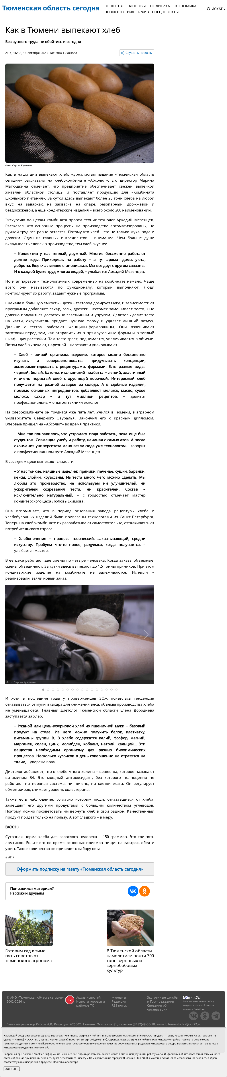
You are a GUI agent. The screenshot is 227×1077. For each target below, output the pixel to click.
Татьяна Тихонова (63, 53)
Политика (160, 6)
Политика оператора (65, 1061)
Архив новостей (88, 997)
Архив (143, 12)
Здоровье (137, 6)
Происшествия (119, 12)
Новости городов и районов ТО (90, 1003)
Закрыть (11, 1069)
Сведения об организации (157, 1007)
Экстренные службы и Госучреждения (162, 999)
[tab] (43, 690)
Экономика (184, 6)
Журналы (119, 997)
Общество (114, 6)
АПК (8, 53)
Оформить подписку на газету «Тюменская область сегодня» (80, 869)
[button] (146, 634)
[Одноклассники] (144, 891)
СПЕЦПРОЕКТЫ (165, 12)
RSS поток (119, 1005)
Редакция (119, 1001)
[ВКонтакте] (133, 891)
